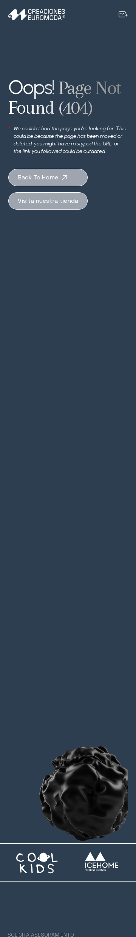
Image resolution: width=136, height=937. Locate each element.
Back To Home (38, 177)
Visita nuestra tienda (48, 201)
